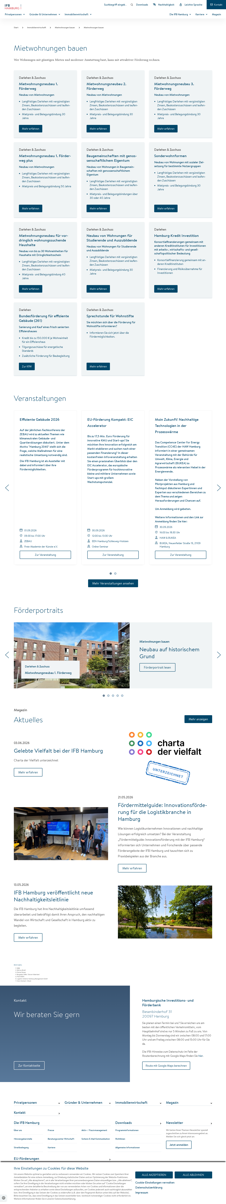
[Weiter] (219, 488)
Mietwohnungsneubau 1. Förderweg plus (45, 158)
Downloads (123, 1123)
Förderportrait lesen (157, 667)
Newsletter (174, 1123)
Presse (51, 1130)
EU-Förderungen (26, 1159)
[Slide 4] (118, 696)
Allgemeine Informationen (127, 1147)
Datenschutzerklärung (148, 1187)
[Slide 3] (113, 696)
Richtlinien (120, 1138)
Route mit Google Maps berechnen (166, 1066)
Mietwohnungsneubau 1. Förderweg (38, 86)
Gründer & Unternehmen (83, 1103)
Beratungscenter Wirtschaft (61, 1138)
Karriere (51, 1147)
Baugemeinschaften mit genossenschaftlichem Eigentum (112, 158)
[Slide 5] (122, 696)
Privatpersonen (25, 1103)
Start (16, 27)
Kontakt (20, 1113)
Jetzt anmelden (178, 1145)
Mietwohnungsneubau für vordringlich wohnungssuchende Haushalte (43, 240)
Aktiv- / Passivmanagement (94, 1130)
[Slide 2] (115, 573)
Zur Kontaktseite (29, 1065)
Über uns (18, 1130)
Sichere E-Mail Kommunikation (95, 1138)
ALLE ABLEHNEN (193, 1175)
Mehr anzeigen (198, 719)
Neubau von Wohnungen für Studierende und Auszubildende (112, 238)
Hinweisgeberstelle (23, 1138)
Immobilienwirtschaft (36, 27)
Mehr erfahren (30, 129)
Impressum (141, 1192)
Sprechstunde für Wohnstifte (110, 315)
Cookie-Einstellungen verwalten (154, 1182)
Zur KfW (27, 366)
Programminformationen (127, 1130)
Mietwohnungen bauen (65, 27)
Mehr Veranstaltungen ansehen (113, 583)
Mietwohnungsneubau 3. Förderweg (174, 86)
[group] (113, 488)
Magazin (172, 1103)
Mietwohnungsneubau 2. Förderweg (106, 86)
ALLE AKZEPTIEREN (154, 1175)
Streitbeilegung (21, 1147)
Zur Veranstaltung (45, 555)
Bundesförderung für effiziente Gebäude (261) (44, 318)
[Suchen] (132, 4)
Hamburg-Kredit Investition (176, 235)
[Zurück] (7, 488)
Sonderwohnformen (170, 155)
